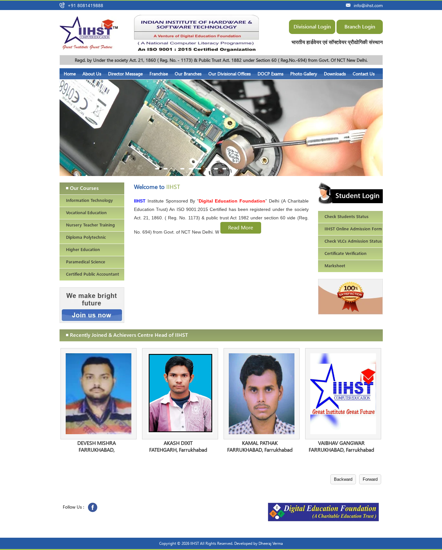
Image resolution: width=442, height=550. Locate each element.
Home (70, 74)
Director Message (125, 74)
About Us (92, 74)
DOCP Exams (270, 74)
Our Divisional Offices (229, 74)
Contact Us (364, 74)
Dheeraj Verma (271, 543)
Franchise (158, 74)
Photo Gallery (303, 74)
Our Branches (188, 74)
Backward (343, 479)
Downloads (335, 74)
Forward (370, 479)
